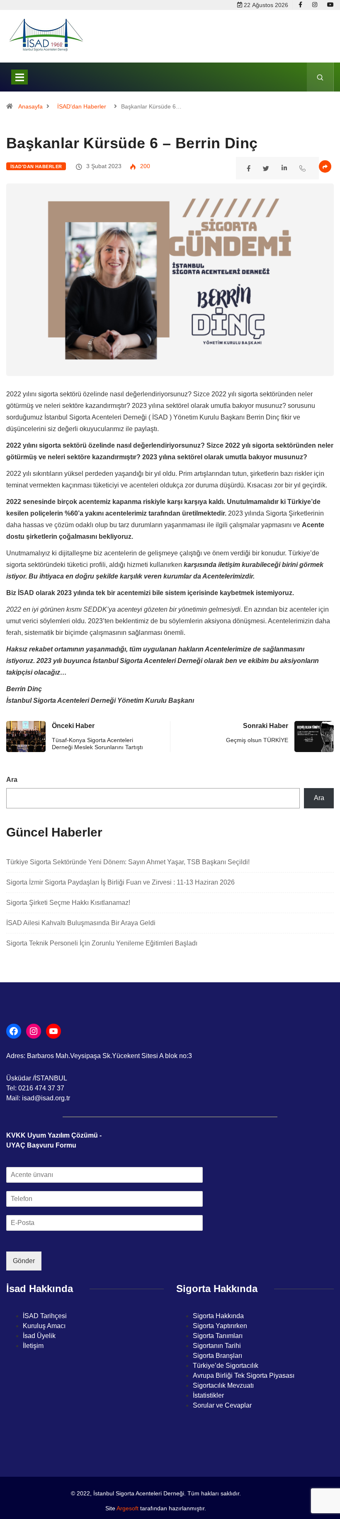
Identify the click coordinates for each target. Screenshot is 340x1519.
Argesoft (127, 1508)
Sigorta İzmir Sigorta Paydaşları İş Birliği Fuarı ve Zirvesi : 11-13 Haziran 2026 (120, 882)
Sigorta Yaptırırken (220, 1325)
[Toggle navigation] (19, 77)
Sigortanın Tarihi (217, 1345)
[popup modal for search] (320, 77)
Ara (11, 779)
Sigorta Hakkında (218, 1315)
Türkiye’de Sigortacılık (225, 1365)
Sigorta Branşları (217, 1355)
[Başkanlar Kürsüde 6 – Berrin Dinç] (250, 167)
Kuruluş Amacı (44, 1325)
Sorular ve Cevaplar (222, 1405)
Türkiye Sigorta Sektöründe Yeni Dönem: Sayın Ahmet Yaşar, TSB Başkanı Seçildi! (128, 862)
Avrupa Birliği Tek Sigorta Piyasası (243, 1375)
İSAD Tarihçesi (45, 1315)
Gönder (24, 1260)
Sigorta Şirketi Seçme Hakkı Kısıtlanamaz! (68, 902)
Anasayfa (30, 106)
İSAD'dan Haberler (81, 106)
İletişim (33, 1345)
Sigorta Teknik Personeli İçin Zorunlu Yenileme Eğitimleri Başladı (101, 943)
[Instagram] (314, 5)
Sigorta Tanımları (218, 1335)
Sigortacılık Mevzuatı (223, 1385)
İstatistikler (208, 1395)
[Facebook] (300, 5)
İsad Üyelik (39, 1335)
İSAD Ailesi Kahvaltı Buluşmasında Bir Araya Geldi (80, 922)
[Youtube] (330, 5)
